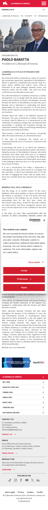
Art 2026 (6, 382)
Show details (34, 262)
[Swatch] (24, 363)
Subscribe (6, 469)
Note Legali (10, 492)
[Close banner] (44, 220)
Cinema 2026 (8, 392)
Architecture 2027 (11, 387)
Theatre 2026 (8, 407)
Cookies (30, 492)
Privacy (21, 492)
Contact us (7, 434)
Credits (40, 492)
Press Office (7, 453)
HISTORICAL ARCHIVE (11, 412)
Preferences (22, 279)
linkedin (38, 481)
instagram (15, 481)
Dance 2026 (7, 397)
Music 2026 (7, 402)
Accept (24, 270)
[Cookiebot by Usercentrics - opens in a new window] (30, 220)
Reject (24, 287)
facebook (21, 481)
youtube (26, 481)
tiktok (10, 481)
